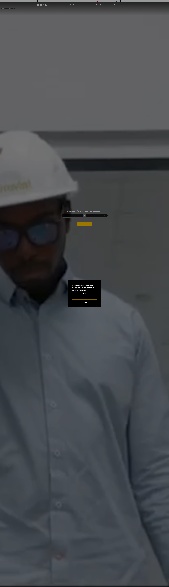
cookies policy (83, 290)
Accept (84, 293)
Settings (84, 302)
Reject (84, 298)
